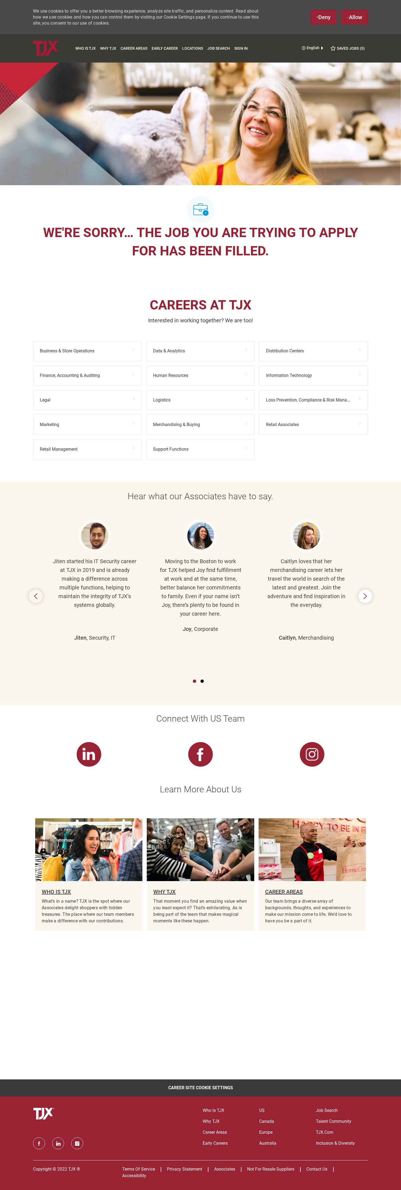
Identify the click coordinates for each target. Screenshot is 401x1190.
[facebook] (39, 1143)
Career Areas (134, 48)
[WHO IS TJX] (88, 874)
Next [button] (365, 596)
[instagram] (77, 1143)
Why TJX (108, 48)
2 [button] (202, 681)
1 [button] (194, 681)
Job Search (218, 48)
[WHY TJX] (200, 874)
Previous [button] (36, 596)
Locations (192, 48)
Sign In (241, 48)
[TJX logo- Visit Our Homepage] (44, 1113)
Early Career (165, 48)
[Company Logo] (53, 48)
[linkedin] (58, 1143)
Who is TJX (85, 48)
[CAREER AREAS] (312, 874)
